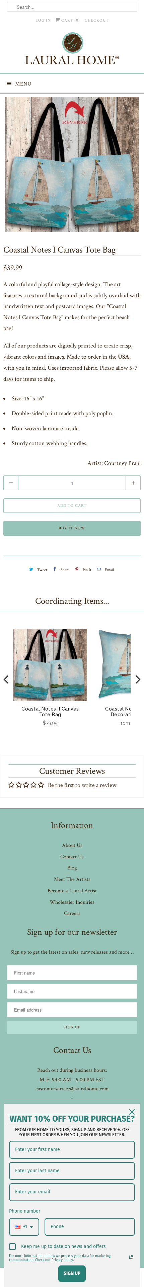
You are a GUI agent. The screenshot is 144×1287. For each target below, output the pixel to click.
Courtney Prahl (122, 463)
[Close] (132, 1112)
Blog (72, 867)
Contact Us (72, 856)
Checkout (97, 20)
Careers (72, 913)
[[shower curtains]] (72, 164)
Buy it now (72, 528)
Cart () (70, 20)
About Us (72, 845)
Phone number (24, 1211)
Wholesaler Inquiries (72, 902)
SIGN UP (72, 1273)
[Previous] (6, 679)
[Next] (137, 679)
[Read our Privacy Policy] (131, 1257)
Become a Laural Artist (72, 890)
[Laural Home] (72, 50)
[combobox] (24, 1227)
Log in (43, 20)
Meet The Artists (72, 879)
